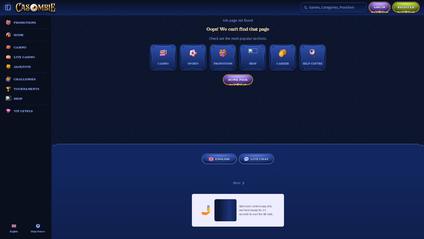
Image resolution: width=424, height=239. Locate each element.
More (237, 183)
